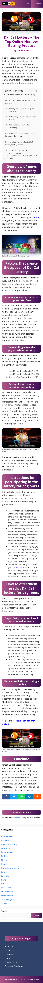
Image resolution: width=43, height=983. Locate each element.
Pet (2, 883)
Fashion (4, 856)
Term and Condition (14, 966)
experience (21, 567)
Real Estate (6, 887)
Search (4, 911)
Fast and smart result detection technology (20, 126)
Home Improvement (10, 868)
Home (7, 958)
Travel (4, 903)
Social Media (7, 895)
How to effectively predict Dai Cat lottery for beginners (19, 143)
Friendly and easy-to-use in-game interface (21, 110)
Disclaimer (9, 954)
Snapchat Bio (7, 891)
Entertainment (7, 852)
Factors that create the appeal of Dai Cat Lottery (20, 101)
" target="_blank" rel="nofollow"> (21, 796)
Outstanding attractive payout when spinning (22, 118)
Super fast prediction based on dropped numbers (20, 151)
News (3, 879)
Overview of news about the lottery (20, 94)
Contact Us (9, 950)
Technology (6, 899)
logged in (18, 817)
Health (4, 864)
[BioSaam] (8, 4)
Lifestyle (5, 876)
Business (5, 840)
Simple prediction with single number (23, 156)
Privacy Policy (11, 962)
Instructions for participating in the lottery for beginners (20, 134)
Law (3, 872)
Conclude (9, 158)
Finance (4, 860)
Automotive (6, 836)
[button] (28, 4)
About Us (9, 946)
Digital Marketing (9, 844)
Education (5, 848)
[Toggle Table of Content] (35, 91)
